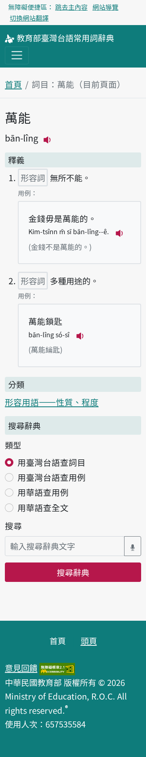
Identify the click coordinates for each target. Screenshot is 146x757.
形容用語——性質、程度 (52, 402)
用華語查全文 (43, 507)
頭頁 (89, 640)
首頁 (13, 84)
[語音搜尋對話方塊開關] (132, 546)
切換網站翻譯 (29, 18)
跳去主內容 (71, 7)
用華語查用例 (43, 492)
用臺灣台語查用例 (51, 477)
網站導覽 (105, 7)
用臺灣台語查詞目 (51, 462)
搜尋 (13, 526)
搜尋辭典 (73, 572)
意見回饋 (21, 668)
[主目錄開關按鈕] (17, 55)
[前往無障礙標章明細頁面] (57, 668)
